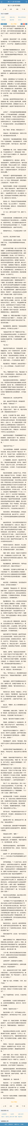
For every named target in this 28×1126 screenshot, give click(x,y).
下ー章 (23, 9)
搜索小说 (17, 1124)
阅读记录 (11, 1124)
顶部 (22, 1124)
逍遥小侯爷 (20, 1114)
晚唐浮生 (20, 1116)
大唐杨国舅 (4, 1114)
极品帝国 (12, 20)
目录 (11, 9)
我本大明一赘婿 (13, 1116)
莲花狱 (3, 17)
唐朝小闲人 (12, 17)
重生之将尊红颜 (22, 17)
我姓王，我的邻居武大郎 (7, 1116)
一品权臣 (12, 1114)
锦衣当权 (3, 20)
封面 (17, 9)
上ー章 (4, 9)
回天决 (19, 20)
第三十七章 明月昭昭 (14, 2)
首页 (6, 1124)
